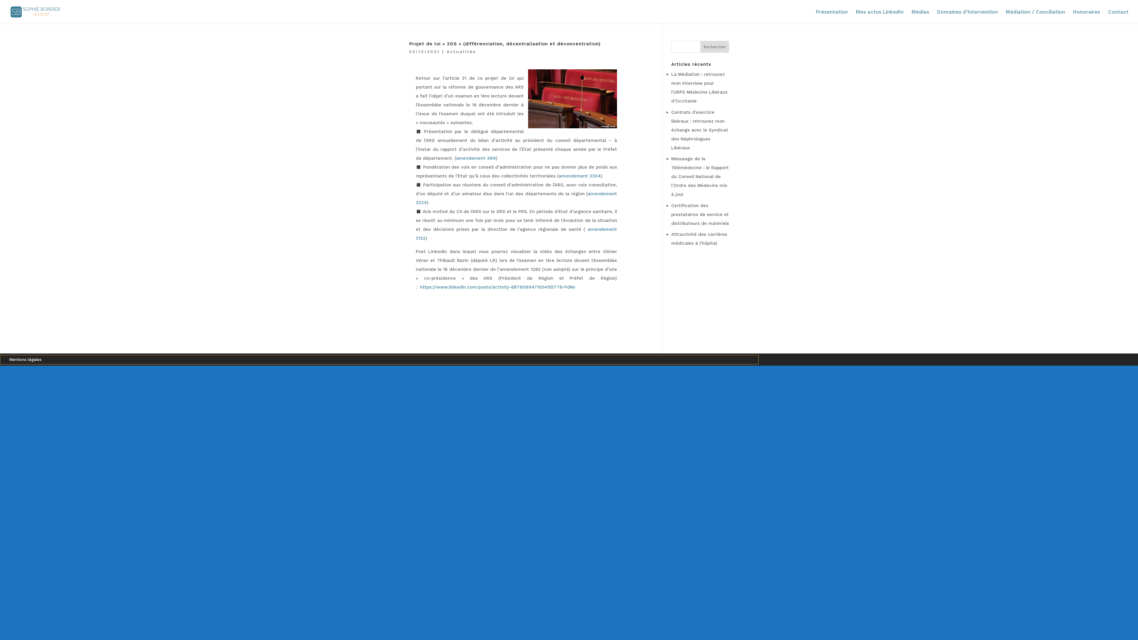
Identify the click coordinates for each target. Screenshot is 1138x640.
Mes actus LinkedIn (880, 12)
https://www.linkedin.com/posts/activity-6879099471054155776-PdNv (498, 287)
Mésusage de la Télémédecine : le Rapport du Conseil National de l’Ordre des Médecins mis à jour (700, 176)
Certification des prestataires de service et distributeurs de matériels (700, 214)
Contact (1118, 12)
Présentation (832, 12)
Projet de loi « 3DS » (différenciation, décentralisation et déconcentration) (505, 44)
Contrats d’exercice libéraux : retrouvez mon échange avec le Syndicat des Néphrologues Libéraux (699, 130)
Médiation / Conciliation (1035, 12)
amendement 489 (476, 158)
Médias (920, 12)
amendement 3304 (580, 176)
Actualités (461, 51)
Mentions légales (25, 360)
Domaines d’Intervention (967, 12)
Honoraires (1086, 12)
